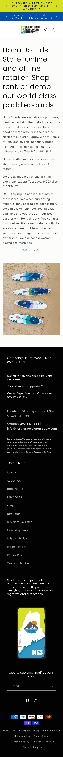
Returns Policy (16, 546)
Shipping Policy (17, 538)
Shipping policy (21, 741)
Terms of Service (18, 563)
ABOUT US (14, 480)
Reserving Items (17, 530)
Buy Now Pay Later (19, 522)
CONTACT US (15, 489)
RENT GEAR (14, 497)
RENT (37, 250)
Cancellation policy (33, 747)
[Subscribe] (52, 686)
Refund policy (52, 730)
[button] (7, 30)
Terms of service (42, 736)
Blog (10, 505)
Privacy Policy (16, 555)
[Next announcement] (56, 6)
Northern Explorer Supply (26, 730)
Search (11, 472)
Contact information (43, 741)
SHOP (26, 250)
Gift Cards (13, 513)
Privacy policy (22, 736)
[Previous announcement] (6, 6)
